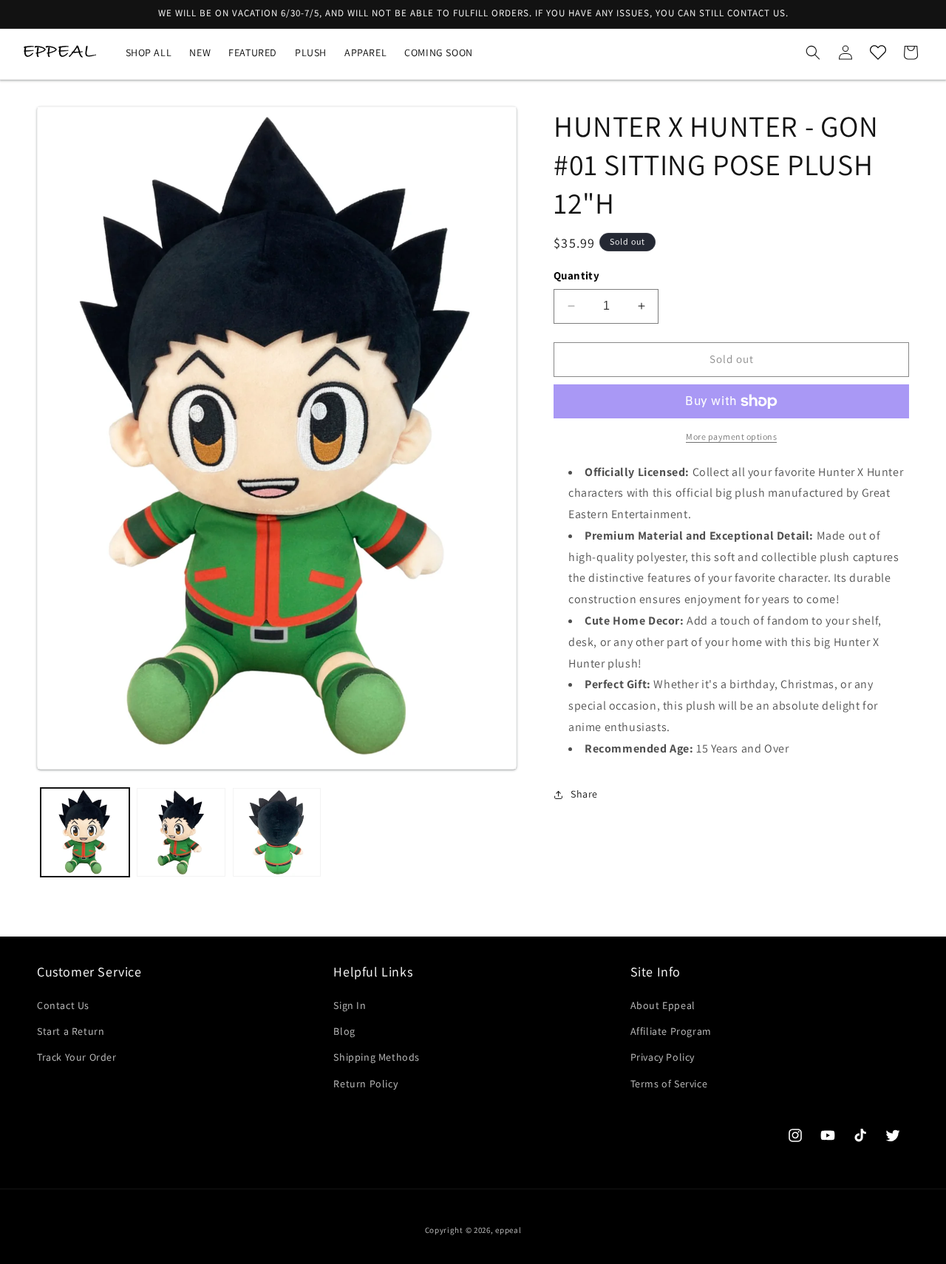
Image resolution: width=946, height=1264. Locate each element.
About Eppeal (662, 1005)
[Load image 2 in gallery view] (181, 832)
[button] (813, 52)
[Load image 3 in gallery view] (277, 832)
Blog (344, 1031)
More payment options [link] (731, 436)
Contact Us (63, 1005)
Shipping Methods (376, 1057)
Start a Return (70, 1031)
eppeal (508, 1230)
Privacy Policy (662, 1057)
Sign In (349, 1005)
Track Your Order (77, 1057)
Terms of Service (669, 1083)
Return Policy (365, 1083)
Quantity (576, 275)
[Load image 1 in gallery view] (85, 832)
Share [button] (584, 794)
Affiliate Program (671, 1031)
